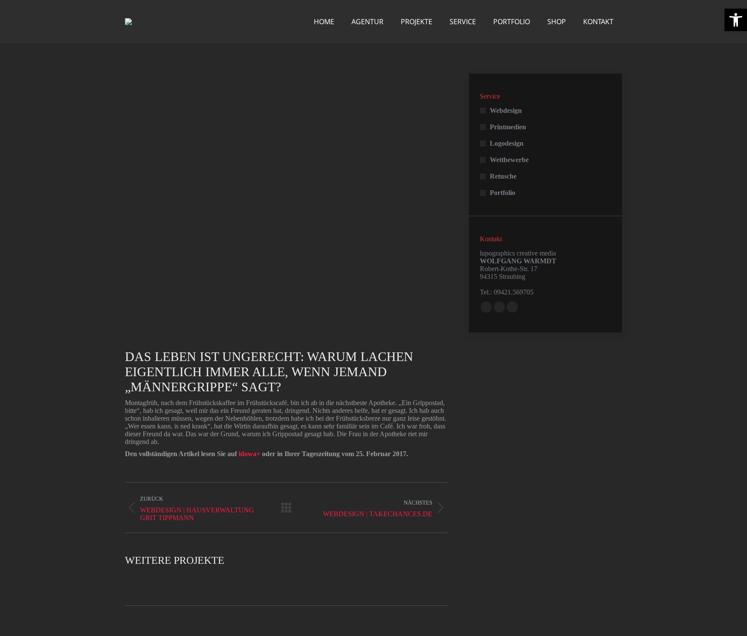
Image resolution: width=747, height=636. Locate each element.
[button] (736, 20)
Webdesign (506, 110)
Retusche (503, 176)
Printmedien (508, 127)
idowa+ (249, 453)
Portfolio (502, 192)
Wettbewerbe (509, 159)
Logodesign (507, 143)
